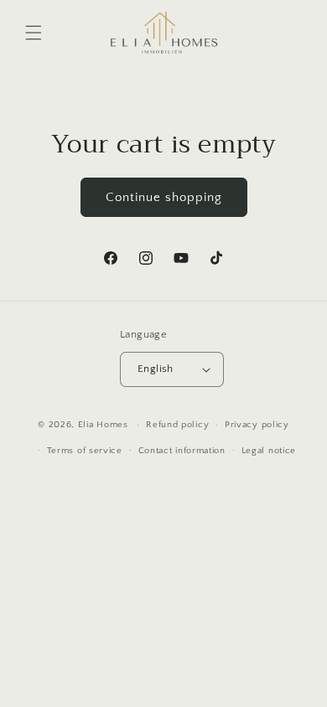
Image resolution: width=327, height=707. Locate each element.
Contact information (182, 451)
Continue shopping (164, 197)
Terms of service (84, 451)
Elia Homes (103, 425)
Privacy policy (257, 425)
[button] (33, 32)
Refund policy (177, 425)
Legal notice (268, 451)
